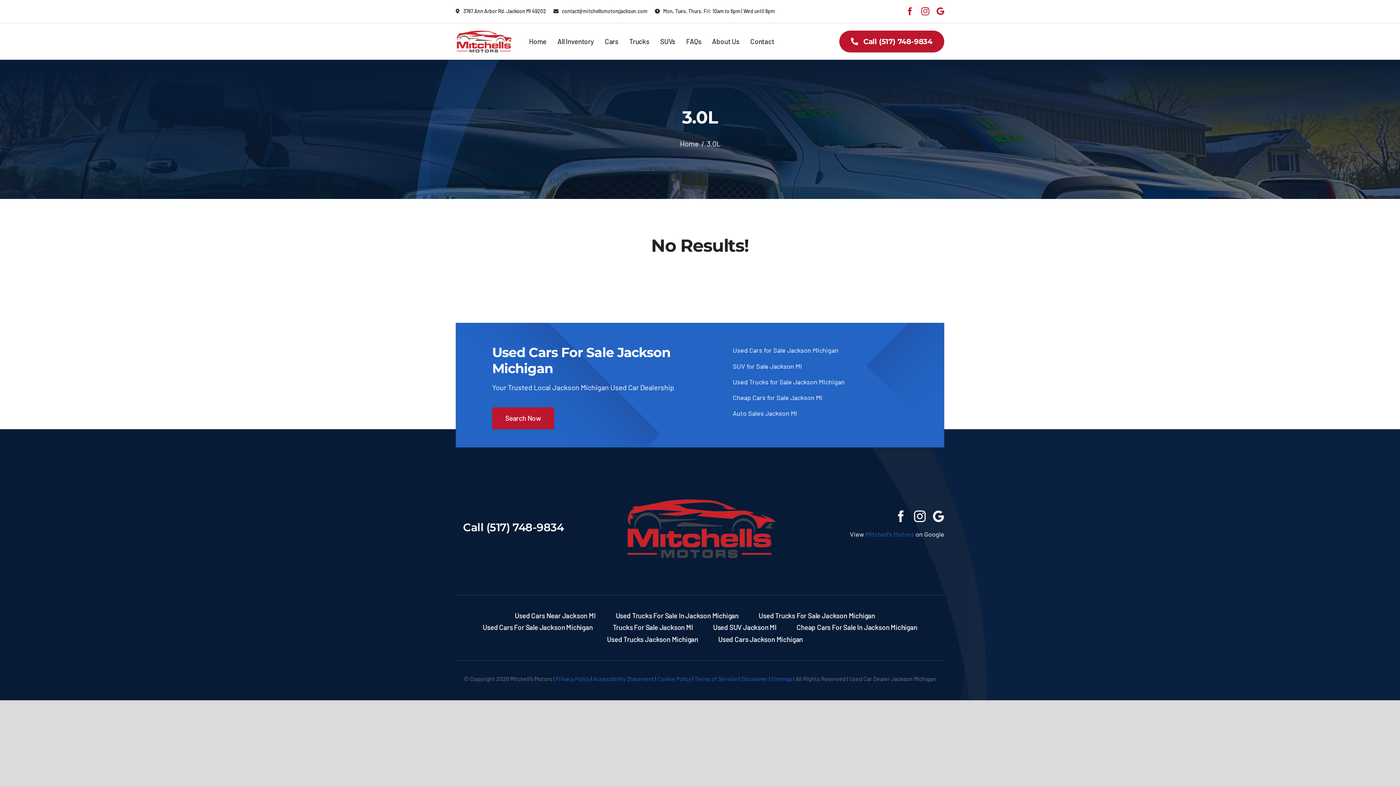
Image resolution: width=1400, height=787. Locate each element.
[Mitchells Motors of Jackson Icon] (700, 487)
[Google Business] (940, 11)
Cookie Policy (674, 678)
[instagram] (925, 11)
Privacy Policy (573, 678)
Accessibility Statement (623, 678)
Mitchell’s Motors (890, 534)
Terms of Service (716, 678)
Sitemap (781, 678)
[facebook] (910, 11)
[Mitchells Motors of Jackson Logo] (484, 34)
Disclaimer (754, 678)
